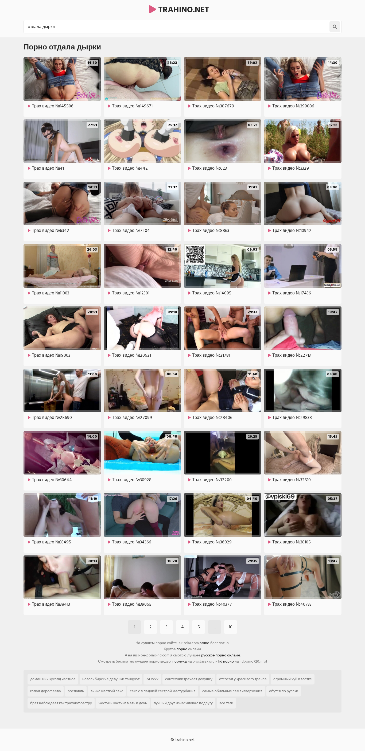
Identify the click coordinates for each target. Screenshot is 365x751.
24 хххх (152, 679)
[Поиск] (334, 26)
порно (182, 649)
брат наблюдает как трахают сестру (61, 703)
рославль (76, 691)
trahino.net (182, 9)
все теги (226, 703)
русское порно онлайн (220, 655)
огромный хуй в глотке (292, 679)
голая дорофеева (45, 691)
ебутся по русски (283, 691)
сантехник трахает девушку (188, 679)
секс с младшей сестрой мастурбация (163, 691)
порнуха (179, 661)
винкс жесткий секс (107, 691)
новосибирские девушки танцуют (110, 679)
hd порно (226, 661)
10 (230, 627)
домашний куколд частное (53, 679)
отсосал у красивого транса (243, 679)
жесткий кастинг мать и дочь (123, 703)
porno (204, 643)
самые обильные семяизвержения (232, 691)
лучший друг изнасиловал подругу (183, 703)
